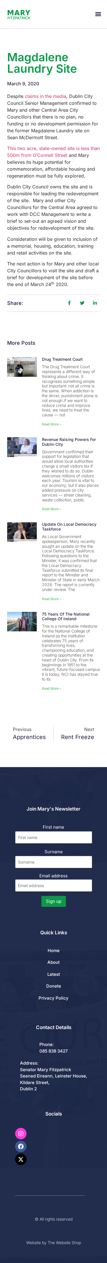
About (53, 962)
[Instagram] (21, 1133)
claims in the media (45, 96)
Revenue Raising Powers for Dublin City (69, 442)
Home (54, 950)
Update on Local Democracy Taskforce (69, 526)
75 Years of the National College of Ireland (66, 616)
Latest (53, 974)
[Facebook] (21, 1146)
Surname (54, 851)
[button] (98, 14)
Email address (53, 875)
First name (53, 827)
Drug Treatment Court (62, 359)
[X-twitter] (21, 1159)
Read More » (51, 424)
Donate (53, 986)
